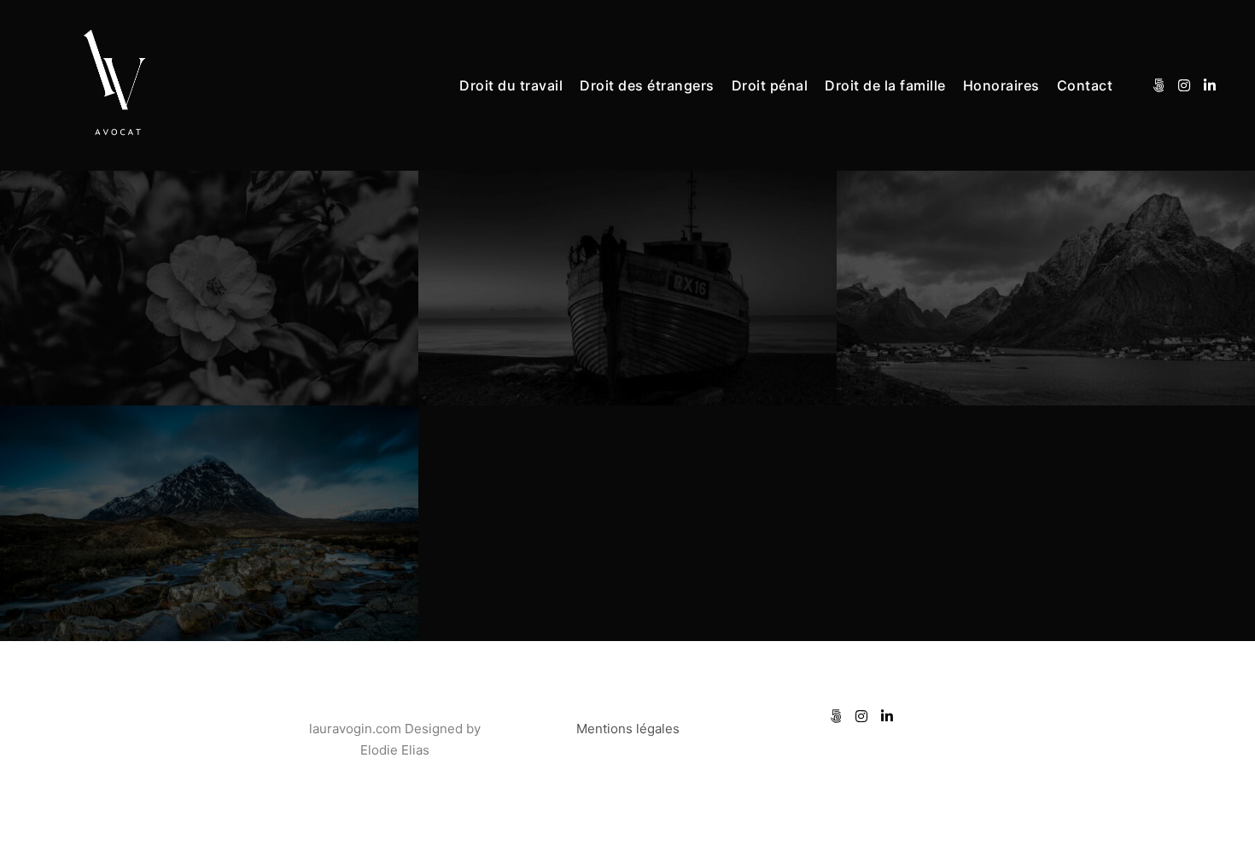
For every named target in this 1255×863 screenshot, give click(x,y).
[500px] (1158, 85)
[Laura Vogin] (119, 85)
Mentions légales (628, 728)
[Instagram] (1184, 85)
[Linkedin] (1210, 85)
